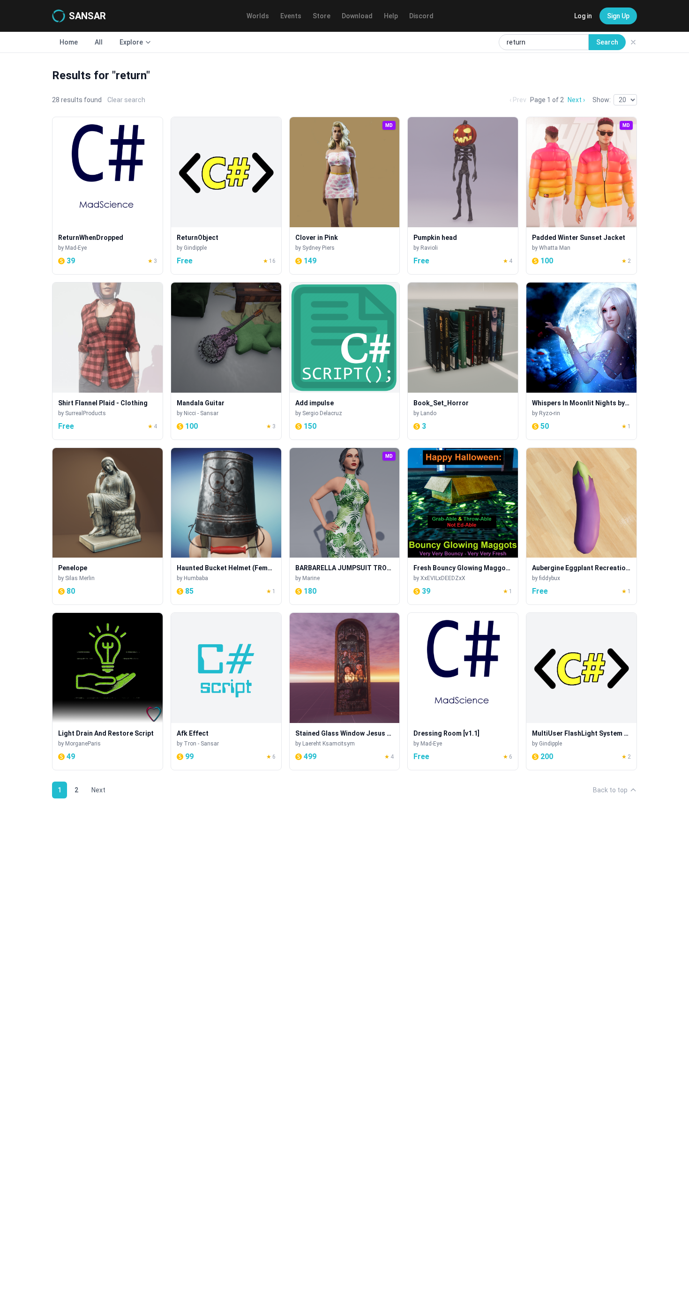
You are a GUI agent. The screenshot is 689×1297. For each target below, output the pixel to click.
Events (290, 16)
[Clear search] (633, 42)
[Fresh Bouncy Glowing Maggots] (463, 526)
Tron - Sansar (201, 743)
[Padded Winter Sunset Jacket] (581, 195)
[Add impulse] (345, 361)
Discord (421, 16)
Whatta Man (554, 248)
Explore (131, 42)
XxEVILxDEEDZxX (442, 578)
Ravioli (429, 248)
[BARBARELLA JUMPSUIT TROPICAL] (345, 526)
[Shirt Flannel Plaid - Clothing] (107, 361)
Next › (576, 100)
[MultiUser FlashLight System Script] (581, 691)
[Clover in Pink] (345, 195)
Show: (601, 100)
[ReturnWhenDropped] (107, 195)
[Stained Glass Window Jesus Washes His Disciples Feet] (345, 691)
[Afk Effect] (226, 691)
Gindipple (195, 248)
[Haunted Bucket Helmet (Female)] (226, 526)
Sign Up (618, 16)
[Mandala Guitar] (226, 361)
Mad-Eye (76, 248)
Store (321, 16)
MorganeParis (83, 743)
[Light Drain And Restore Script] (107, 691)
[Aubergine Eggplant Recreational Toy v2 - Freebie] (581, 526)
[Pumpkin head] (463, 195)
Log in (583, 16)
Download (357, 16)
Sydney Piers (318, 248)
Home (69, 42)
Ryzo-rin (549, 413)
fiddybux (549, 578)
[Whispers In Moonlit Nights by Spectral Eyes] (581, 361)
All (99, 42)
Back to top (610, 790)
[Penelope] (107, 526)
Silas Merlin (80, 578)
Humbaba (196, 578)
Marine (311, 578)
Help (391, 16)
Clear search (126, 100)
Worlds (258, 16)
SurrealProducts (85, 413)
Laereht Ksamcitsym (328, 743)
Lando (428, 413)
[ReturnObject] (226, 195)
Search (607, 42)
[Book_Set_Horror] (463, 361)
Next (98, 790)
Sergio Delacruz (322, 413)
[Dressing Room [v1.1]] (463, 691)
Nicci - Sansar (201, 413)
